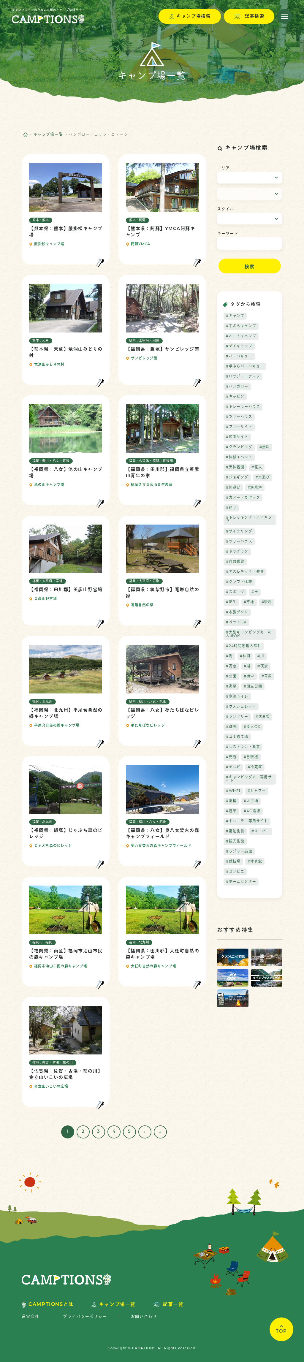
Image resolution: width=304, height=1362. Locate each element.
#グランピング (239, 447)
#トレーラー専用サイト (247, 821)
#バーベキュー (239, 356)
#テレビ (233, 767)
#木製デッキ (237, 612)
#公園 (231, 676)
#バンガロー (237, 387)
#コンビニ (235, 872)
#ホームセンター (241, 882)
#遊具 (231, 727)
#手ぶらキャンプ (241, 326)
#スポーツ (235, 592)
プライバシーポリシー (85, 1317)
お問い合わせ (144, 1317)
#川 (260, 656)
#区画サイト (237, 437)
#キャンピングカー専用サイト (249, 779)
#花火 (256, 467)
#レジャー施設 (239, 851)
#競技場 (233, 862)
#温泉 (231, 811)
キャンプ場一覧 (48, 135)
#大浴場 (251, 801)
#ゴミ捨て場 (237, 737)
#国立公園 (253, 686)
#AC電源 (252, 811)
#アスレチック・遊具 (245, 572)
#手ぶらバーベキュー (245, 366)
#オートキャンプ (241, 336)
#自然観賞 (235, 562)
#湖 (247, 666)
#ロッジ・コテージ (243, 376)
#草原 (267, 676)
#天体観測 (235, 467)
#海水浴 (255, 488)
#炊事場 (263, 717)
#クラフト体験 (239, 582)
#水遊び (263, 477)
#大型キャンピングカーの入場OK (249, 634)
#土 (254, 592)
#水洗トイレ (237, 697)
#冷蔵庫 (255, 767)
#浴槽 (231, 801)
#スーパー (260, 831)
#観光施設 (235, 841)
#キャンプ (235, 316)
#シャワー (257, 791)
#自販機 (251, 757)
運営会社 (30, 1317)
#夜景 (262, 666)
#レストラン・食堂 (243, 747)
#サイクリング (239, 531)
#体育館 (255, 862)
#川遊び (233, 488)
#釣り (231, 508)
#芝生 (231, 602)
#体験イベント (239, 457)
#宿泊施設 (235, 831)
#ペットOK (236, 622)
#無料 (264, 447)
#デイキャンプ (239, 346)
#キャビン (235, 397)
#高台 (231, 666)
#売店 (231, 757)
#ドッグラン (237, 552)
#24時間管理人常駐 (243, 646)
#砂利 (267, 602)
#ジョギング (237, 477)
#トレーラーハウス (243, 407)
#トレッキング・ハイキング (249, 519)
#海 (229, 656)
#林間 (245, 656)
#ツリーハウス (239, 417)
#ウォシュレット (241, 707)
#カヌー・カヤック (243, 498)
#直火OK (252, 727)
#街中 (249, 676)
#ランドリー (237, 717)
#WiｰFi (233, 791)
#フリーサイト (239, 427)
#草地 (249, 602)
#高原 (231, 686)
